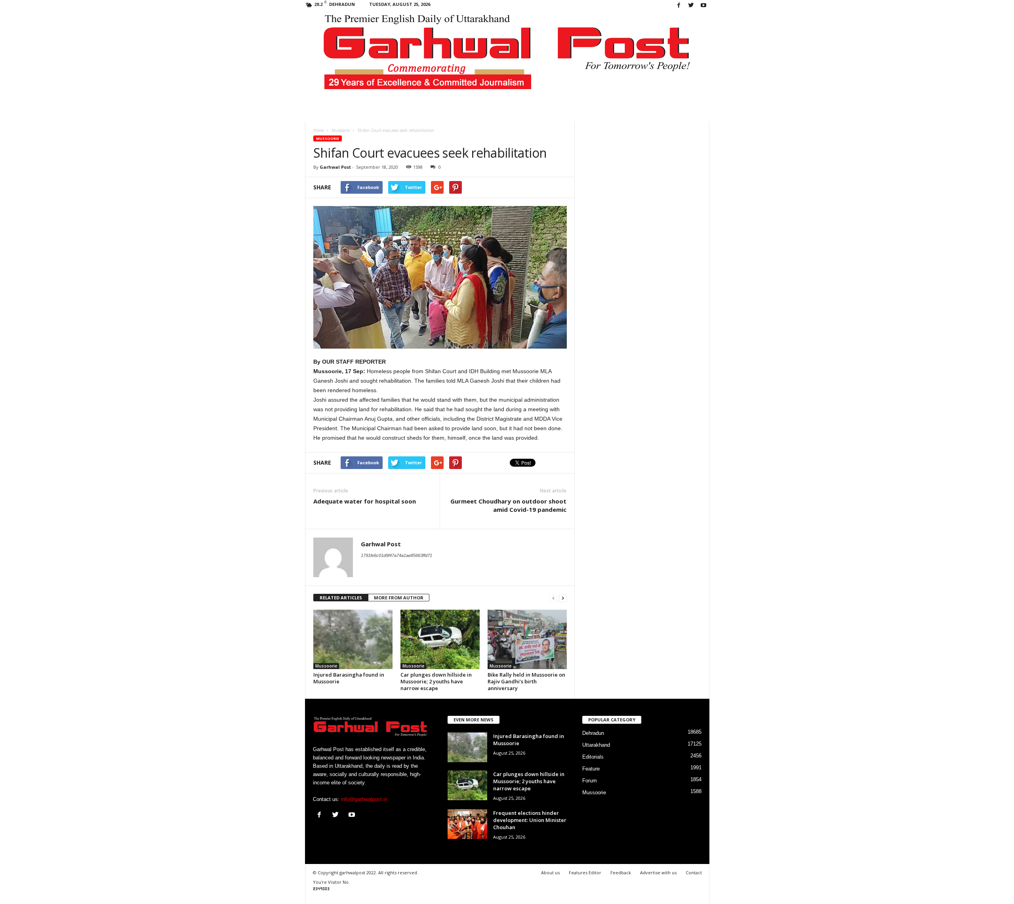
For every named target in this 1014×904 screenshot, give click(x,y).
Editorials (593, 757)
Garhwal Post (335, 167)
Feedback (620, 872)
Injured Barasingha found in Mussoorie (348, 678)
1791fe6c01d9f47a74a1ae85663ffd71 (396, 555)
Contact (694, 872)
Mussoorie (327, 138)
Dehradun (593, 733)
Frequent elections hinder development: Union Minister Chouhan (529, 820)
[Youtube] (703, 5)
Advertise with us (658, 872)
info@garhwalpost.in (364, 799)
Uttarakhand (596, 745)
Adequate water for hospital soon (364, 501)
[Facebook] (679, 5)
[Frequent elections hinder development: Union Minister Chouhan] (467, 824)
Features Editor (585, 872)
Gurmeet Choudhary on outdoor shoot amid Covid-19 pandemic (508, 505)
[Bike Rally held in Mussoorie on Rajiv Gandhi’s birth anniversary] (527, 639)
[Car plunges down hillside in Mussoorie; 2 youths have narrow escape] (440, 639)
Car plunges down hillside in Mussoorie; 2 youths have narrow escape (436, 681)
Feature (591, 769)
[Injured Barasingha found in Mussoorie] (353, 639)
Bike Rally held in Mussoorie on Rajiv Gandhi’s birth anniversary (526, 681)
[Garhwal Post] (507, 57)
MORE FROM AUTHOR (398, 598)
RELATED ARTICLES (341, 598)
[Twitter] (691, 5)
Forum (589, 781)
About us (550, 872)
